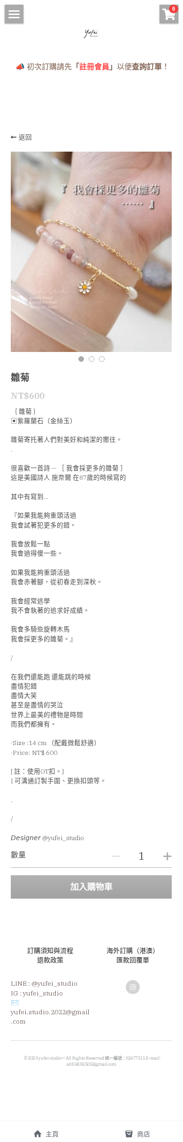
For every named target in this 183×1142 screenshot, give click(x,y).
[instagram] (133, 987)
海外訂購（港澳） (133, 950)
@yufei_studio (54, 983)
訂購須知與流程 (50, 950)
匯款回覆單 (132, 960)
